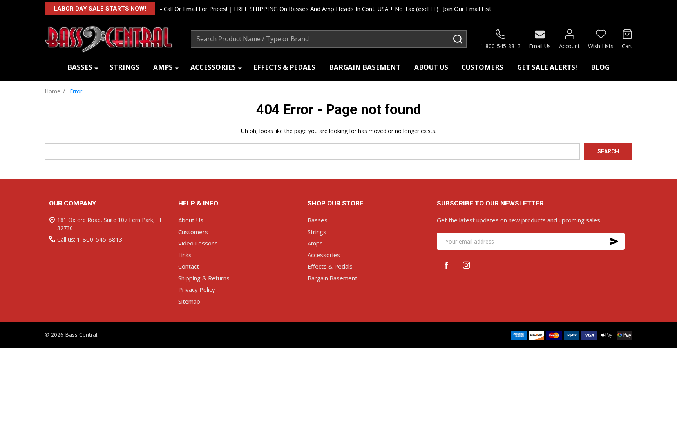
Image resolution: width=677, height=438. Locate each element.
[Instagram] (466, 265)
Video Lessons (198, 243)
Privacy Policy (196, 289)
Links (185, 255)
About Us (431, 67)
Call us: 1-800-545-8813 (90, 239)
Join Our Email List (467, 9)
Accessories (213, 67)
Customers (482, 67)
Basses (79, 67)
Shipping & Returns (204, 278)
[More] (96, 67)
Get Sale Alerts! (547, 67)
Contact (188, 266)
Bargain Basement (364, 67)
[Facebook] (447, 265)
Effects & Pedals (284, 67)
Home (52, 91)
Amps (163, 67)
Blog (600, 67)
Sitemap (189, 301)
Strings (124, 67)
